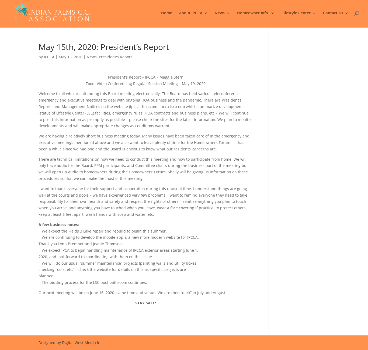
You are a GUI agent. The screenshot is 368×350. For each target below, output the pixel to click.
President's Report (115, 56)
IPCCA (49, 56)
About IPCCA (190, 13)
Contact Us (333, 13)
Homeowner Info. (253, 13)
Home (166, 13)
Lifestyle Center (296, 13)
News (220, 13)
